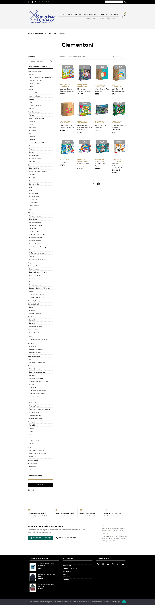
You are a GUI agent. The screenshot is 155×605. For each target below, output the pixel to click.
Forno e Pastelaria (35, 285)
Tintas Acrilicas (34, 196)
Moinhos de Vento (91, 18)
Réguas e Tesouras (35, 412)
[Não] (152, 602)
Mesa (31, 291)
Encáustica (32, 127)
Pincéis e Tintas (34, 406)
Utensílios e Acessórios (36, 297)
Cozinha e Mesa (34, 83)
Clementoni (51, 33)
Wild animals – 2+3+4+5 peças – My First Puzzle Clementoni (118, 167)
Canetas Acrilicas (34, 184)
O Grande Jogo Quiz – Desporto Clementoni (119, 127)
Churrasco (32, 279)
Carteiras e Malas (33, 266)
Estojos (31, 384)
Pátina (31, 146)
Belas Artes (31, 175)
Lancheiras (32, 387)
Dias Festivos (32, 317)
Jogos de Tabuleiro (35, 240)
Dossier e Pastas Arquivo (37, 378)
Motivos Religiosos (35, 96)
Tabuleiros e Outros (35, 418)
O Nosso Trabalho (90, 14)
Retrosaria (31, 422)
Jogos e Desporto (35, 244)
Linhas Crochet (34, 440)
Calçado (30, 263)
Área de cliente (111, 18)
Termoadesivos (34, 155)
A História (103, 14)
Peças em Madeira (35, 313)
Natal (30, 102)
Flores (31, 87)
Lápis (30, 187)
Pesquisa (51, 61)
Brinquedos (39, 33)
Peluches (32, 250)
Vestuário (31, 470)
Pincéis (31, 149)
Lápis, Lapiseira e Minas (37, 393)
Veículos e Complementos (37, 259)
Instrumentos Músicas (36, 237)
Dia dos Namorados (35, 326)
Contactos (114, 14)
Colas (31, 124)
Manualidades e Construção (38, 247)
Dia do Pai (32, 323)
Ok (124, 602)
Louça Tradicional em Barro (38, 171)
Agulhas (31, 428)
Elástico (31, 431)
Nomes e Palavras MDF (36, 143)
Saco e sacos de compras (37, 453)
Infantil (31, 90)
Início (62, 14)
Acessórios (32, 178)
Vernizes (32, 161)
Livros (30, 336)
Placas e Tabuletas (35, 105)
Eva (30, 133)
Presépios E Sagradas (36, 349)
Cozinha (31, 282)
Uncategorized (33, 460)
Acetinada (33, 199)
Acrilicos (31, 115)
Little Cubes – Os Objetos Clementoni (67, 126)
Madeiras (32, 136)
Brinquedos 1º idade (35, 225)
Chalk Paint (33, 202)
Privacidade (67, 566)
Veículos (31, 108)
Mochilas (32, 400)
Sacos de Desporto (35, 415)
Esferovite (32, 130)
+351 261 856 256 (44, 2)
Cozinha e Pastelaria (34, 275)
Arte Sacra (32, 346)
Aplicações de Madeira (35, 71)
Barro (29, 165)
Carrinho (101, 18)
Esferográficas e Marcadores (38, 381)
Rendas (31, 443)
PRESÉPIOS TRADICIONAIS (37, 362)
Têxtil (29, 447)
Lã (29, 437)
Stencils (31, 152)
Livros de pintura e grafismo (38, 339)
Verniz (31, 209)
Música (31, 99)
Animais (31, 74)
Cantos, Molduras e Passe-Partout (40, 77)
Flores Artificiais (33, 330)
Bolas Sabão (33, 219)
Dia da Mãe (32, 320)
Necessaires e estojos (36, 450)
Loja (68, 14)
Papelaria (31, 366)
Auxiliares (32, 181)
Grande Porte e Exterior (37, 234)
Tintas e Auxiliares (35, 158)
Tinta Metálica (34, 205)
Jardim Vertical (34, 333)
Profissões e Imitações (36, 253)
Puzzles (31, 256)
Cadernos (32, 375)
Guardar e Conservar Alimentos (39, 288)
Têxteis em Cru (34, 456)
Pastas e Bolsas (34, 403)
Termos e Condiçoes (70, 568)
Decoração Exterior (34, 301)
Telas (30, 190)
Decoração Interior (34, 304)
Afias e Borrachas (34, 369)
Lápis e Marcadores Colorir (38, 390)
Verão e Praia (32, 463)
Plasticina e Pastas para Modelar (39, 409)
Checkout (66, 577)
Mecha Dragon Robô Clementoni (102, 126)
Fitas (30, 434)
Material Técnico (34, 397)
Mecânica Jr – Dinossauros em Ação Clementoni (84, 127)
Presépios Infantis (35, 352)
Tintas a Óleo (33, 193)
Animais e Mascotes (35, 216)
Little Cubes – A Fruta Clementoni (102, 90)
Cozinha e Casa (34, 231)
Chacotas (32, 121)
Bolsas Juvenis (34, 269)
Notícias (78, 14)
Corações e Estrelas (35, 80)
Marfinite (32, 140)
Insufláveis (32, 466)
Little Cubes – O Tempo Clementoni (118, 90)
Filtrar (40, 485)
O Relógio (63, 162)
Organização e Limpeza (36, 294)
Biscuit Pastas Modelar (36, 118)
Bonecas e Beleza (35, 222)
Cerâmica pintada (34, 168)
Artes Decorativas (34, 112)
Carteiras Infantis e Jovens (38, 272)
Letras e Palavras (34, 93)
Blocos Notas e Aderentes (37, 372)
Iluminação (32, 310)
